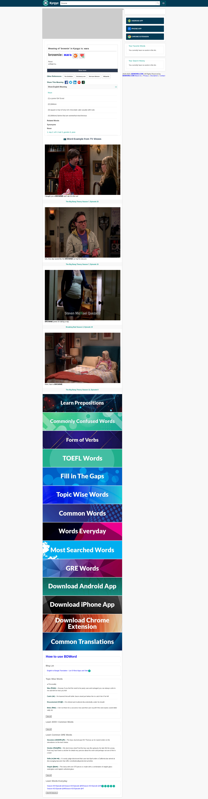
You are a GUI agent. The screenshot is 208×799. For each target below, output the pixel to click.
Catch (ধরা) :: (52, 696)
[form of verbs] (82, 448)
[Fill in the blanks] (82, 485)
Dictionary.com (81, 76)
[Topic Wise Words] (82, 503)
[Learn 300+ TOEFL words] (82, 466)
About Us (138, 76)
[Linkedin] (75, 83)
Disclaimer (154, 76)
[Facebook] (67, 83)
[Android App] (82, 595)
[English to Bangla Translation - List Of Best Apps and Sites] (89, 671)
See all (48, 716)
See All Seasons (51, 793)
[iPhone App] (82, 613)
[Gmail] (79, 83)
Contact (162, 76)
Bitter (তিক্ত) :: (52, 708)
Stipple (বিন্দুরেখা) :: (53, 767)
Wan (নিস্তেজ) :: (52, 688)
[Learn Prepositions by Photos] (82, 411)
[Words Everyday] (82, 540)
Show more (82, 70)
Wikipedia (106, 76)
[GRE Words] (82, 576)
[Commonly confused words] (82, 430)
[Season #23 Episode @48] (111, 787)
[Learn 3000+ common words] (82, 521)
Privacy (146, 76)
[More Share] (83, 83)
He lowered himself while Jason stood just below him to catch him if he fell (78, 696)
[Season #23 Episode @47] (114, 787)
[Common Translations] (82, 650)
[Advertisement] (81, 23)
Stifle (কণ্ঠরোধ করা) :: (54, 758)
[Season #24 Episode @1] (102, 787)
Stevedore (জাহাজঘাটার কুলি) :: (57, 740)
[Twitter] (71, 83)
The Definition (68, 76)
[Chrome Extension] (82, 632)
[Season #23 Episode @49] (108, 787)
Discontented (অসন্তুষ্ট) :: (56, 702)
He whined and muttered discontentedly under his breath (76, 702)
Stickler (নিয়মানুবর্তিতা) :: (55, 748)
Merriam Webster (94, 76)
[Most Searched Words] (82, 558)
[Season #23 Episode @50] (105, 787)
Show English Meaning (82, 87)
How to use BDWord (61, 656)
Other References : (54, 76)
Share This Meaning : (55, 82)
